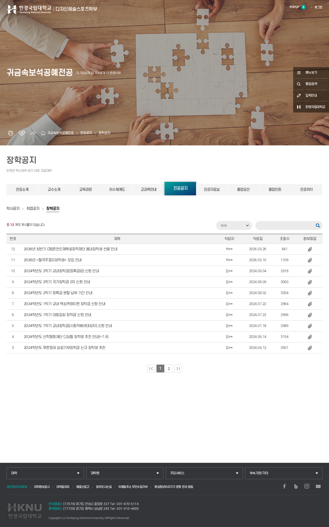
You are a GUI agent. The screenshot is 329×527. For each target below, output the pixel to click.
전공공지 (86, 133)
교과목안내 (148, 190)
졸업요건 (243, 190)
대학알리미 (62, 487)
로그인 (319, 7)
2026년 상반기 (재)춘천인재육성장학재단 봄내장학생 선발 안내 (71, 249)
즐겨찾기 (21, 133)
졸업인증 (275, 190)
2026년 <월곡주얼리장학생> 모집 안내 (53, 260)
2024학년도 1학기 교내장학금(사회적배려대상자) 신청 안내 (68, 326)
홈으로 (42, 133)
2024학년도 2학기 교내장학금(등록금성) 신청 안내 (61, 271)
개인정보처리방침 (16, 487)
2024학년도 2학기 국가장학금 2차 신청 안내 (57, 282)
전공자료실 (212, 190)
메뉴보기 (311, 72)
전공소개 (22, 190)
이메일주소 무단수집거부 (132, 487)
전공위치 (306, 190)
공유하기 (32, 133)
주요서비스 (177, 473)
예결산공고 (82, 487)
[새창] (284, 486)
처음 (151, 368)
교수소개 (54, 190)
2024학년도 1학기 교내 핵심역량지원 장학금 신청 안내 (64, 304)
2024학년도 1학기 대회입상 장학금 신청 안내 (57, 315)
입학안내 (311, 96)
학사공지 (12, 209)
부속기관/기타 (259, 473)
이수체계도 (117, 190)
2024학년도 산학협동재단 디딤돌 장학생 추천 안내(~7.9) (66, 337)
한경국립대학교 (315, 107)
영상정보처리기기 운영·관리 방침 (173, 487)
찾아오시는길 (103, 487)
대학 (14, 473)
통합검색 (311, 84)
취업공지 (32, 209)
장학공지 (104, 133)
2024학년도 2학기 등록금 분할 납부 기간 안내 (58, 293)
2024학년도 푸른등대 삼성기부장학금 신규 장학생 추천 (64, 348)
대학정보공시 (41, 487)
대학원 (95, 473)
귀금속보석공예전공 (60, 133)
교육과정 (85, 190)
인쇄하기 (10, 133)
